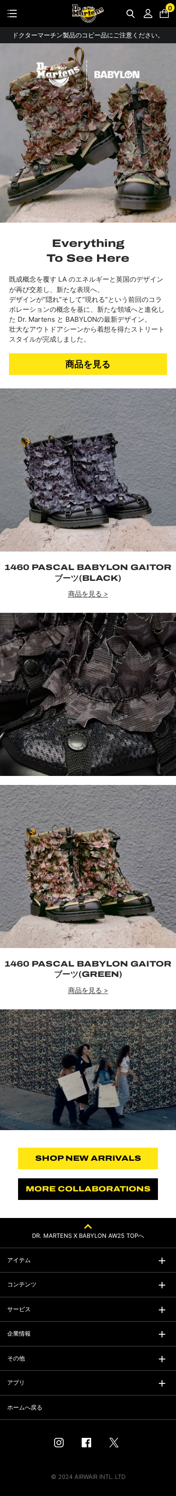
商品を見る (88, 364)
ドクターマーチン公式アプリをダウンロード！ (88, 35)
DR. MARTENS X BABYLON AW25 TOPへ (88, 1235)
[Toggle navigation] (12, 13)
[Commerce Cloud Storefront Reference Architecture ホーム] (88, 14)
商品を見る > (88, 594)
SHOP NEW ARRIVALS (88, 1158)
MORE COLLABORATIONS (88, 1189)
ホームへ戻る (24, 1407)
